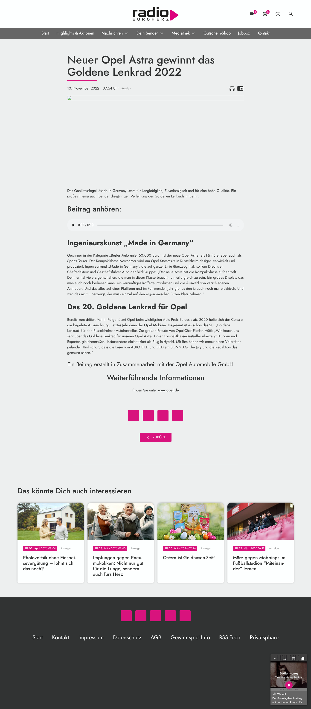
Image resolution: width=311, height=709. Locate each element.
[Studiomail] (49, 13)
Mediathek (181, 33)
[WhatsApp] (22, 13)
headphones (232, 88)
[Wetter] (278, 14)
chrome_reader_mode (240, 88)
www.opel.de (168, 390)
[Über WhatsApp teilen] (163, 415)
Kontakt (263, 33)
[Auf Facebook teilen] (133, 415)
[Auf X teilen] (148, 415)
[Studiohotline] (59, 13)
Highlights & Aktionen (75, 33)
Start (45, 33)
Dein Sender (147, 33)
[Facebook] (31, 13)
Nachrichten (112, 33)
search (291, 14)
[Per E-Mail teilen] (177, 415)
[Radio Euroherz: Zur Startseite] (156, 14)
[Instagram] (40, 13)
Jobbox (244, 33)
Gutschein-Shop (217, 33)
